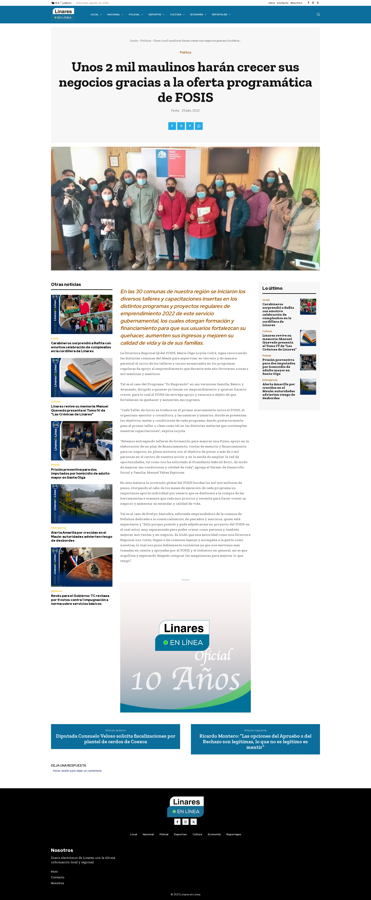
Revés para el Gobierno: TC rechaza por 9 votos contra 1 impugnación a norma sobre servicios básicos (80, 600)
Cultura (55, 401)
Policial (55, 465)
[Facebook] (308, 3)
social (54, 338)
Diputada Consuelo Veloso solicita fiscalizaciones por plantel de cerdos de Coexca (115, 738)
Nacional (56, 591)
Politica (145, 40)
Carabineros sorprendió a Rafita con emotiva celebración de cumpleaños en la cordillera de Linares (81, 347)
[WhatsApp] (199, 126)
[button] (318, 14)
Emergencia (58, 528)
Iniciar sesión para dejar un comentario (77, 770)
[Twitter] (317, 3)
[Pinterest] (190, 126)
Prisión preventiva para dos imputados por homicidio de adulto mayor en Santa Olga (80, 473)
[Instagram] (313, 3)
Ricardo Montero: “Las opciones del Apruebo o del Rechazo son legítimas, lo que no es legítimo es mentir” (255, 741)
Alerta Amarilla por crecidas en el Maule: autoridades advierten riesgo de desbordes (81, 536)
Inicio (134, 40)
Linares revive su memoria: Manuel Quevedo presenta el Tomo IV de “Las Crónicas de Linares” (79, 410)
